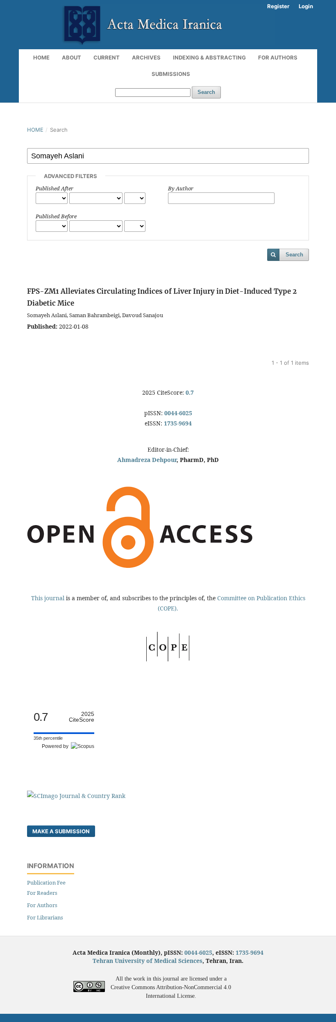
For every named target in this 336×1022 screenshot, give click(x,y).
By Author (180, 188)
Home (41, 57)
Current (106, 57)
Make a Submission (61, 831)
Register (278, 6)
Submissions (171, 74)
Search (206, 92)
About (71, 57)
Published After (54, 188)
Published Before (56, 216)
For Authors (277, 57)
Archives (146, 57)
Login (306, 6)
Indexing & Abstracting (209, 57)
